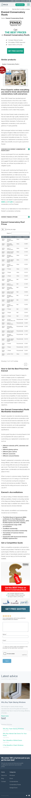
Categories (13, 772)
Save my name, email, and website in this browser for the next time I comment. (15, 647)
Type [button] (10, 236)
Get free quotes (15, 609)
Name (5, 634)
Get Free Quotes (20, 4)
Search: (9, 233)
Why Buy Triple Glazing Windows (13, 702)
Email (4, 640)
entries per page (11, 229)
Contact (23, 0)
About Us (4, 775)
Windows (12, 775)
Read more (5, 716)
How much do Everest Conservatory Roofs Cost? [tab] (13, 149)
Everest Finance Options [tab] (9, 217)
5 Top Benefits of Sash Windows (13, 745)
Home (12, 0)
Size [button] (3, 236)
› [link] (28, 364)
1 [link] (25, 364)
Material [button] (19, 236)
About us (17, 0)
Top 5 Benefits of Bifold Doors (12, 740)
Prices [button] (26, 236)
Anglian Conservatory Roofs (10, 64)
